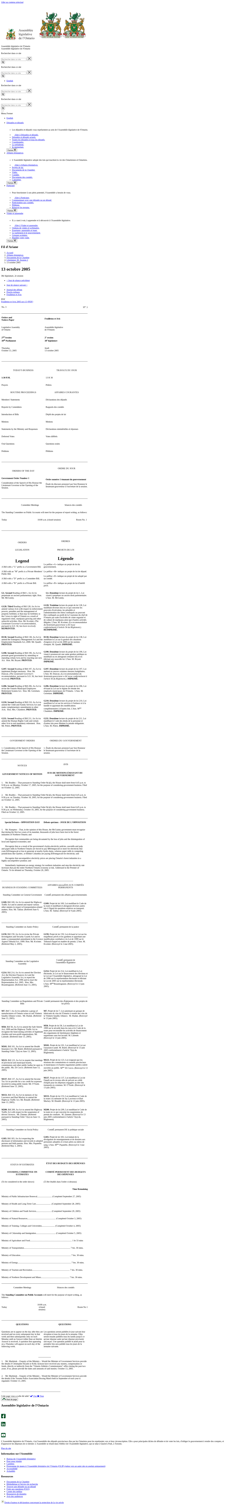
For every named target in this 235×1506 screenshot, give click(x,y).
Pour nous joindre (14, 1461)
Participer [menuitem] (11, 185)
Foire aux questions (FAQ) (18, 1489)
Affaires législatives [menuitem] (15, 153)
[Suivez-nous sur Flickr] (2, 1431)
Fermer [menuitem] (11, 150)
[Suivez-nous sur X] (2, 1420)
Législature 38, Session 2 (17, 260)
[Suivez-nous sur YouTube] (3, 1436)
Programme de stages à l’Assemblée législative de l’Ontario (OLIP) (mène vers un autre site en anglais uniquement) (56, 1466)
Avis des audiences (15, 1496)
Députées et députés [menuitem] (15, 123)
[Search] (3, 62)
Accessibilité (12, 1468)
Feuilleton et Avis (14, 294)
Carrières (10, 1464)
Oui (35, 1396)
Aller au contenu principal (12, 2)
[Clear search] (29, 59)
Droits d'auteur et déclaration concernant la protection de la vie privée (34, 1502)
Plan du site (6, 1448)
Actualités (11, 1471)
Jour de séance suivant (17, 285)
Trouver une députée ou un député (21, 1486)
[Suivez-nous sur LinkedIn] (3, 1425)
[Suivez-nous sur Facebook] (3, 1417)
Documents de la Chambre (18, 257)
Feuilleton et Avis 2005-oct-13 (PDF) (17, 302)
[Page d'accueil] (43, 44)
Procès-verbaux (13, 292)
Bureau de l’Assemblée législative (21, 1459)
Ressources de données (16, 1494)
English (10, 81)
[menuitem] (26, 135)
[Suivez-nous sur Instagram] (2, 1412)
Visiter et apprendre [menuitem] (15, 213)
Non (41, 1396)
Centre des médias (14, 1491)
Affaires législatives (15, 255)
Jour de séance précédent (18, 280)
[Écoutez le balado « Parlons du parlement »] (2, 1429)
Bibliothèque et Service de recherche (22, 1484)
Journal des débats (14, 290)
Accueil (10, 253)
